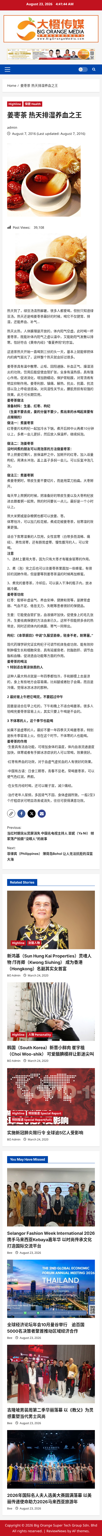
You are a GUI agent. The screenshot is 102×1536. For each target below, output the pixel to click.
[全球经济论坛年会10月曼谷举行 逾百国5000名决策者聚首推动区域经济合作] (51, 1289)
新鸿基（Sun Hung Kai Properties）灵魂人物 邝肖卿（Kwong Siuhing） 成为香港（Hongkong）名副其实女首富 (49, 962)
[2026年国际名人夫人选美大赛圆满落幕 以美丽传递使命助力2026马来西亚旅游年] (51, 1459)
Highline (15, 104)
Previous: (50, 833)
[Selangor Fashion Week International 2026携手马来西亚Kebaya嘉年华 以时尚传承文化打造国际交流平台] (51, 1197)
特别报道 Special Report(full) (32, 1120)
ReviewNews (56, 1531)
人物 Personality (39, 1035)
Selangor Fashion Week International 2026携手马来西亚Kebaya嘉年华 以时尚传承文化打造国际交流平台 (51, 1240)
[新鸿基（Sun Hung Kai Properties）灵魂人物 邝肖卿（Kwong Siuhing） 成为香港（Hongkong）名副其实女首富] (51, 920)
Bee (9, 1253)
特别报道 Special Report (44, 1113)
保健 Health (33, 104)
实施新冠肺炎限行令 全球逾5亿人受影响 (45, 1132)
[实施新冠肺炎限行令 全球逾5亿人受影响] (51, 1097)
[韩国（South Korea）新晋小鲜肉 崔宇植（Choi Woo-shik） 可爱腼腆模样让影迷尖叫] (51, 1011)
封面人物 (34, 943)
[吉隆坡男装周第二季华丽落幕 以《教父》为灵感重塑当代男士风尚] (51, 1374)
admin (12, 127)
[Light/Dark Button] (83, 69)
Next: (50, 853)
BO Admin (13, 975)
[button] (7, 69)
